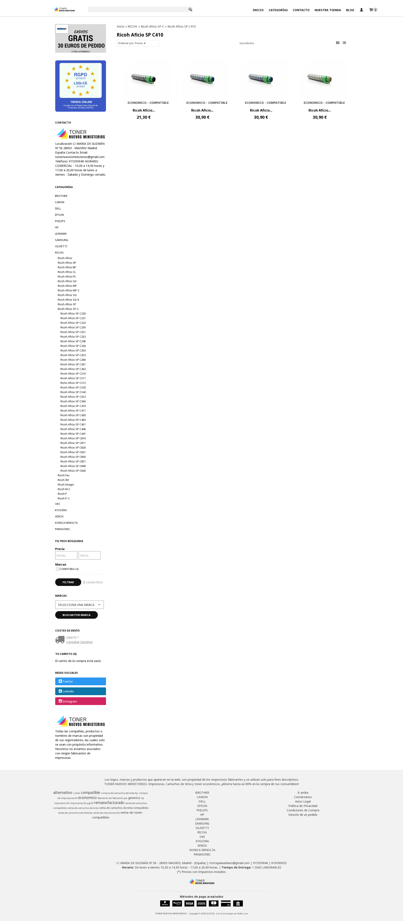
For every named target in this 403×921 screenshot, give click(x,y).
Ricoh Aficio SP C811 (73, 443)
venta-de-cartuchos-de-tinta (83, 808)
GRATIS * (72, 637)
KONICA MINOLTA (66, 523)
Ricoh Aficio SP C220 (73, 313)
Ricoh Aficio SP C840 (73, 466)
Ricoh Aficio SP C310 (73, 373)
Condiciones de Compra (303, 810)
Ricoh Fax (63, 475)
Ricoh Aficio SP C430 (73, 420)
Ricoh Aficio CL (67, 272)
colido (76, 793)
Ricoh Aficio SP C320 (73, 387)
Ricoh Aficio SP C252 (73, 355)
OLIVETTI (61, 246)
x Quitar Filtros (94, 581)
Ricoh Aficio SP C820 (73, 447)
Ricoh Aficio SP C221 (73, 318)
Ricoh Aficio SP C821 (73, 452)
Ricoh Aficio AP (67, 262)
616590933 (279, 863)
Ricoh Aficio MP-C (69, 290)
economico (87, 797)
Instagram (70, 701)
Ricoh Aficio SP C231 (73, 332)
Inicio (258, 10)
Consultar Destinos (79, 642)
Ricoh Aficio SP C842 (73, 470)
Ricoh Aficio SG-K (68, 299)
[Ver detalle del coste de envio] (60, 640)
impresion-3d (61, 803)
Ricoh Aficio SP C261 (73, 364)
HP (57, 227)
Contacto (301, 10)
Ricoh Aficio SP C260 (73, 360)
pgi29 (90, 803)
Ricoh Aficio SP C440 (73, 429)
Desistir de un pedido (302, 815)
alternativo (62, 792)
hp (142, 798)
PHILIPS (60, 221)
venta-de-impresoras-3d (106, 812)
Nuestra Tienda (328, 10)
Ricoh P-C (64, 498)
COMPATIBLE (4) (68, 569)
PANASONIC (62, 529)
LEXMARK (61, 234)
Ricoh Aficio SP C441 (73, 434)
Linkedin (68, 691)
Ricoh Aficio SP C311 (73, 378)
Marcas (60, 564)
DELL (58, 208)
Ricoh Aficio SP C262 (73, 369)
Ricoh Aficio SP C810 (73, 438)
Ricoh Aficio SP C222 (73, 323)
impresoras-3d (78, 803)
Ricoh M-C (64, 489)
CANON (59, 202)
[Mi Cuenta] (361, 10)
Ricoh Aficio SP (67, 304)
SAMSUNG (61, 240)
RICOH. (59, 252)
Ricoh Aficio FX (67, 276)
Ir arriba (303, 793)
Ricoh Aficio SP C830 (73, 457)
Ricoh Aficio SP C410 (73, 406)
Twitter (68, 681)
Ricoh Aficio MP (67, 286)
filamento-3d (105, 798)
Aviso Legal (303, 801)
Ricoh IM (63, 480)
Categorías (278, 10)
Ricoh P (62, 494)
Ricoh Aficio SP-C (68, 309)
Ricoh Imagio (66, 484)
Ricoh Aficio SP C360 (73, 401)
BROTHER (61, 196)
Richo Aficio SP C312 (73, 383)
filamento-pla (120, 798)
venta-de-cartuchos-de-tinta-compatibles (124, 808)
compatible (90, 792)
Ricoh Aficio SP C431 (73, 424)
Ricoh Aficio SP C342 (73, 392)
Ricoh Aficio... (144, 110)
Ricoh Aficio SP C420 (73, 415)
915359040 (260, 863)
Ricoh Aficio (65, 258)
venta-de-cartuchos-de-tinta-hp (75, 812)
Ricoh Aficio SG (67, 295)
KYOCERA (61, 510)
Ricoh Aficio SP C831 (73, 461)
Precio (60, 549)
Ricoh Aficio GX (67, 281)
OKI (57, 504)
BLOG (350, 10)
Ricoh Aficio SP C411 (73, 410)
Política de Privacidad (302, 806)
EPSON (59, 215)
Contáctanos (303, 797)
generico (134, 798)
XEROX (59, 516)
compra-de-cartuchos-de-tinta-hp (119, 793)
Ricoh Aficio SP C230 (73, 327)
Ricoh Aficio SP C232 (73, 336)
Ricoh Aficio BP (67, 267)
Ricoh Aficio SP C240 (73, 341)
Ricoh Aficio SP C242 (73, 346)
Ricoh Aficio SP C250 (73, 350)
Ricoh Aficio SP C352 (73, 397)
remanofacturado (109, 802)
